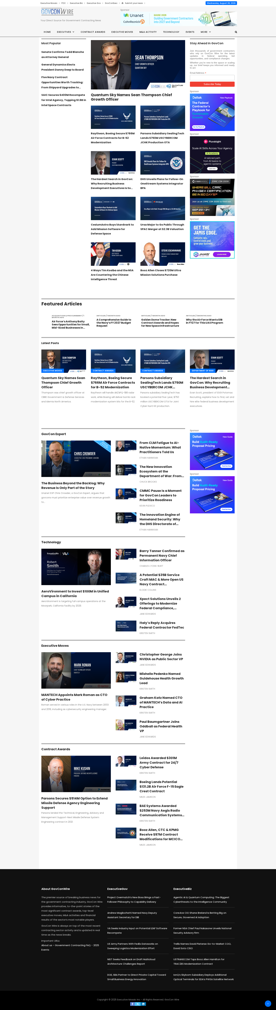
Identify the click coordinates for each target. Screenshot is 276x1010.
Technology (171, 32)
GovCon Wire (172, 999)
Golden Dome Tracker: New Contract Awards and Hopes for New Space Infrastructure (115, 323)
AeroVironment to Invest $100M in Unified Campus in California (75, 593)
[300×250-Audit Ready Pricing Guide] (212, 451)
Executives (64, 32)
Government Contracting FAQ (73, 945)
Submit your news (134, 3)
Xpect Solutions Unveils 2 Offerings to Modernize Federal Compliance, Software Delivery (160, 606)
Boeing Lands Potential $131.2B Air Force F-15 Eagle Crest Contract (162, 786)
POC (63, 3)
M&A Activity (148, 32)
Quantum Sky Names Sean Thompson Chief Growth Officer (131, 97)
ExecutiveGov (117, 889)
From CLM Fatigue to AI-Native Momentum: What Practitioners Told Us (160, 447)
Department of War (203, 370)
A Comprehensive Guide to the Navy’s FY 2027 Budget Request (69, 323)
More (204, 32)
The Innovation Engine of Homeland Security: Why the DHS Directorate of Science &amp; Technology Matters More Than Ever (162, 523)
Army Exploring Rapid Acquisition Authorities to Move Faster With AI (203, 323)
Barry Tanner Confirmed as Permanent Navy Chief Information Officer (162, 555)
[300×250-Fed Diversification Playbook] (212, 112)
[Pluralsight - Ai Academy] (212, 154)
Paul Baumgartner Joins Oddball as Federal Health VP (161, 726)
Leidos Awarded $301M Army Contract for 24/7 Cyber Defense (159, 762)
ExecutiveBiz (182, 889)
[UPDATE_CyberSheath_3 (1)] (212, 197)
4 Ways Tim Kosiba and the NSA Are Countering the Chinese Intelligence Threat (112, 275)
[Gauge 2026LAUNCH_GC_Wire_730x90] (178, 19)
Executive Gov (94, 3)
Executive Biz (76, 3)
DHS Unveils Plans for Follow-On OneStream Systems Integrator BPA (161, 183)
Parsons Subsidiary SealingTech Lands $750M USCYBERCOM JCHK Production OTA (162, 138)
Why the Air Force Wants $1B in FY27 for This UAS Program (159, 321)
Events (190, 32)
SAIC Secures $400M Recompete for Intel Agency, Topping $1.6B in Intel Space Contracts (63, 100)
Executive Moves (122, 32)
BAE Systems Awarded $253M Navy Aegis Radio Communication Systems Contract (161, 813)
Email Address (198, 72)
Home (47, 32)
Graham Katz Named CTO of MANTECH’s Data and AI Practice (161, 702)
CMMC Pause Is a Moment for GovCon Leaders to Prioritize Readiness (161, 495)
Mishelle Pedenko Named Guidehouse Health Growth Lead (162, 678)
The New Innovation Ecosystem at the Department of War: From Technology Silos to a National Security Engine (161, 476)
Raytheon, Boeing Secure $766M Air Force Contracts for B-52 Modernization (113, 138)
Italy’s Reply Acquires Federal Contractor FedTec (162, 625)
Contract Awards (93, 32)
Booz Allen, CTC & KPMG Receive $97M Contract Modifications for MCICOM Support (161, 837)
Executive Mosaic (49, 3)
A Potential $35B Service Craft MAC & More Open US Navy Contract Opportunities (162, 582)
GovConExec (111, 3)
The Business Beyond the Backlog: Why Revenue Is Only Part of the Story (73, 485)
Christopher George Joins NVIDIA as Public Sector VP (161, 656)
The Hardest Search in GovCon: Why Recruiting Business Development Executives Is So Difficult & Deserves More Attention (112, 188)
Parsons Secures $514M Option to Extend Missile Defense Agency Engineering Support (74, 803)
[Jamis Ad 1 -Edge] (212, 239)
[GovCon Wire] (57, 12)
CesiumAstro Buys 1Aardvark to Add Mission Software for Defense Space (112, 229)
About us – (48, 945)
